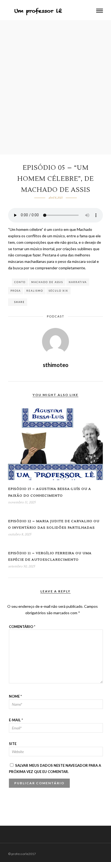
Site (12, 743)
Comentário (22, 626)
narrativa (78, 282)
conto (20, 282)
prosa (16, 290)
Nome (15, 696)
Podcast (55, 316)
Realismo (34, 290)
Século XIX (58, 290)
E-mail (16, 720)
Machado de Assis (47, 282)
